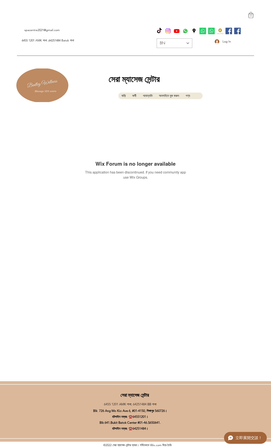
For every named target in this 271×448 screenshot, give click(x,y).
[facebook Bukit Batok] (228, 31)
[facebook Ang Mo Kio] (237, 31)
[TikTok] (159, 31)
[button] (250, 15)
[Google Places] (194, 31)
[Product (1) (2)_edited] (220, 31)
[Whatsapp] (185, 31)
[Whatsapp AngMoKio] (211, 31)
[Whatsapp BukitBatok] (202, 31)
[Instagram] (168, 31)
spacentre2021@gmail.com (42, 30)
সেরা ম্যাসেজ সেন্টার (134, 79)
